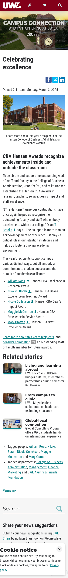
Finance (53, 467)
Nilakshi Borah (17, 291)
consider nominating (16, 342)
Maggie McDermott (20, 312)
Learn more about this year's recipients (28, 337)
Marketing (14, 472)
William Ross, (17, 281)
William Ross (37, 446)
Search (11, 509)
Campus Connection (34, 22)
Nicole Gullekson (19, 301)
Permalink (9, 490)
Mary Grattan (16, 322)
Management (37, 467)
